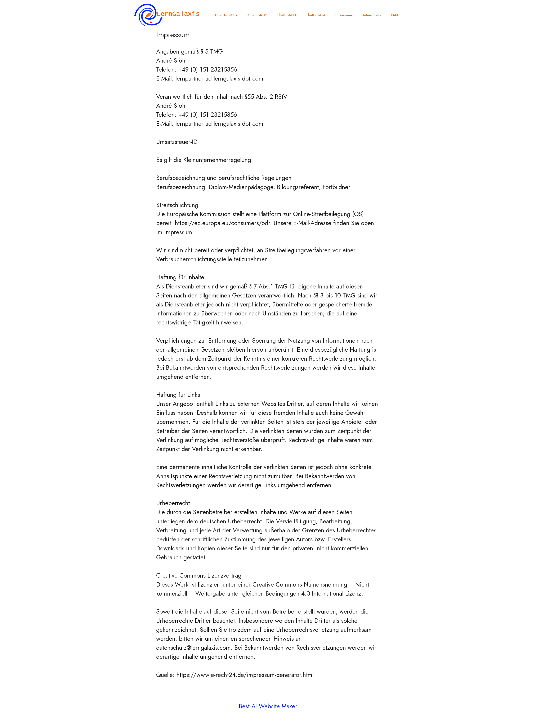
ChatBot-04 (315, 15)
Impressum (343, 15)
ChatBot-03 (286, 15)
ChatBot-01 (224, 15)
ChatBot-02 (257, 15)
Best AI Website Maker (268, 706)
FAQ (394, 15)
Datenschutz (371, 15)
